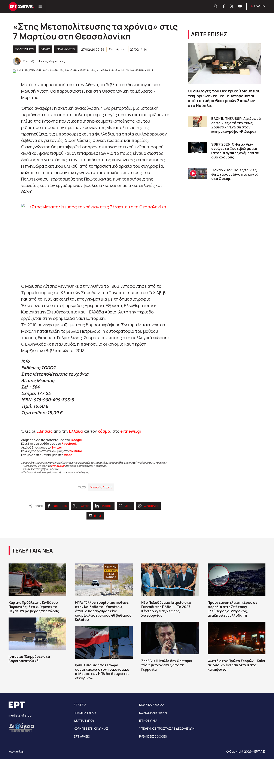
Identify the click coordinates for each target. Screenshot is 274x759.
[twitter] (232, 6)
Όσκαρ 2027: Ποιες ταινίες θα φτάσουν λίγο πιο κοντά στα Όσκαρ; (234, 174)
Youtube (75, 451)
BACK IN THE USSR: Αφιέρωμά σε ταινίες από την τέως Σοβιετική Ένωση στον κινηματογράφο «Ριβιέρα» (236, 125)
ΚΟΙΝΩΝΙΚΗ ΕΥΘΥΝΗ (153, 713)
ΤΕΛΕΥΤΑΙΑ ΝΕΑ (32, 550)
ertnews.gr (58, 466)
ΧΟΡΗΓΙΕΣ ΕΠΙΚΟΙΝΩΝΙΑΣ (91, 728)
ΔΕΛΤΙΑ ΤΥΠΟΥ (84, 720)
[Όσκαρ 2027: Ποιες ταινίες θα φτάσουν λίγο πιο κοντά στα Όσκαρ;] (197, 173)
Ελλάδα (76, 431)
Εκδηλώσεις (66, 49)
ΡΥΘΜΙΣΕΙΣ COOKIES (153, 736)
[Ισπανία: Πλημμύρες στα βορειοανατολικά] (37, 633)
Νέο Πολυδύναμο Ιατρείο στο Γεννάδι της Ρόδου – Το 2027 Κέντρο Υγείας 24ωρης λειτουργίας (166, 609)
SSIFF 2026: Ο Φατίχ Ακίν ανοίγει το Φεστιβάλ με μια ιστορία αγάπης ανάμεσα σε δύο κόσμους (235, 151)
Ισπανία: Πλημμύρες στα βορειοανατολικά (29, 658)
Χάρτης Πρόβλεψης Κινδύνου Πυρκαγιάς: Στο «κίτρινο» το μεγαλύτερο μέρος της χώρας (34, 606)
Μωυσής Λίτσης (101, 487)
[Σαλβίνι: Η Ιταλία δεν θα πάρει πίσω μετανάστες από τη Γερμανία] (170, 638)
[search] (216, 6)
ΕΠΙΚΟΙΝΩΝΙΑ (148, 720)
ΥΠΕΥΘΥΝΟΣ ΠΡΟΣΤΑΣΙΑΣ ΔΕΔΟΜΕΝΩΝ (167, 728)
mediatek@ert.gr (21, 715)
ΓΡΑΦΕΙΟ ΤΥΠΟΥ (85, 713)
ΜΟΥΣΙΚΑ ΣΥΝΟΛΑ (151, 705)
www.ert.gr (16, 751)
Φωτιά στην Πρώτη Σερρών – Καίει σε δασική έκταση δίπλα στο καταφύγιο (236, 665)
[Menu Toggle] (40, 6)
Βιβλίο (45, 49)
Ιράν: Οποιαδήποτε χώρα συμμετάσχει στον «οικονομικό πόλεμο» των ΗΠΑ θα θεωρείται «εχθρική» (102, 671)
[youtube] (240, 6)
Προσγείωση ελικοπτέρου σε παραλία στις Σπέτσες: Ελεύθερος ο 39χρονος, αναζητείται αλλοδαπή (232, 609)
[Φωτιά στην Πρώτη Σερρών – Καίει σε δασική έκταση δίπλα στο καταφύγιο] (236, 638)
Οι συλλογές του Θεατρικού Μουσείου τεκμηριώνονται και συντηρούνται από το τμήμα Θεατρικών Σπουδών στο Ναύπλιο (224, 98)
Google (76, 440)
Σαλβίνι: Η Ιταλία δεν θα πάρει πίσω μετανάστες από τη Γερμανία (166, 665)
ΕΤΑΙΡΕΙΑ (80, 705)
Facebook (69, 443)
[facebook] (224, 6)
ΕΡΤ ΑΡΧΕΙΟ (82, 736)
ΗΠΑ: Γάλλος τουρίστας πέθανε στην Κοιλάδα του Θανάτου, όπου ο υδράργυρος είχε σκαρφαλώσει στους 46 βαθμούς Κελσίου (103, 611)
